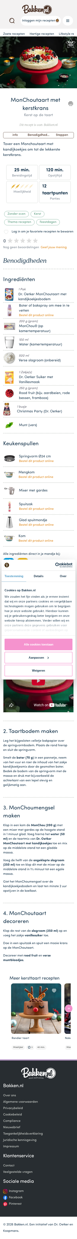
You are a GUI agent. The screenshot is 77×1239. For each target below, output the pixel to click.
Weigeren (38, 670)
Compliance (12, 1121)
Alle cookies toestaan (38, 644)
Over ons (9, 1095)
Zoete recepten (14, 34)
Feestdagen (48, 222)
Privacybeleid (13, 1108)
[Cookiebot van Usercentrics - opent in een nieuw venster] (55, 565)
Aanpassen (36, 657)
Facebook (16, 1197)
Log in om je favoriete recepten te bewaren (42, 231)
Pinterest (15, 1204)
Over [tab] (63, 576)
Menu (68, 21)
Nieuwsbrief (11, 1127)
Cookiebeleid (12, 1114)
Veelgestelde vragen (18, 1172)
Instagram (16, 1191)
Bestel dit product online (36, 315)
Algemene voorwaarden (20, 1102)
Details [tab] (38, 576)
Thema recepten (19, 222)
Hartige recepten (42, 34)
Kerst (37, 214)
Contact (8, 1165)
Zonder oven (16, 214)
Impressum (11, 1146)
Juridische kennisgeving (20, 1140)
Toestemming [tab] (14, 576)
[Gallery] (38, 63)
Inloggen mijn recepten (38, 20)
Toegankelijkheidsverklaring (23, 1133)
